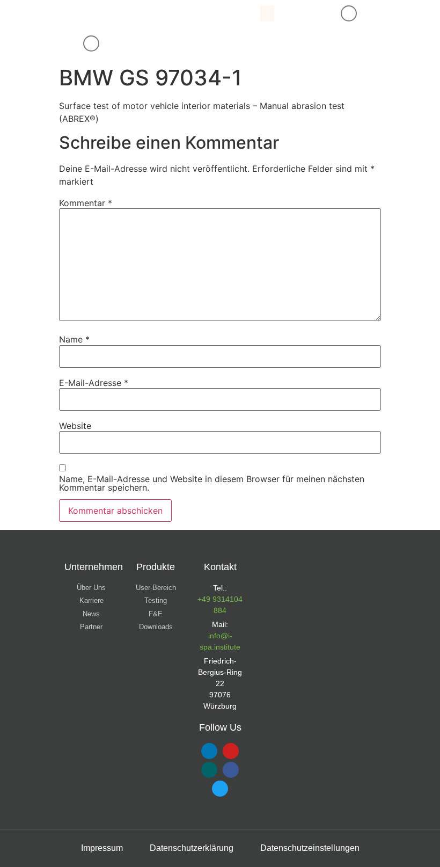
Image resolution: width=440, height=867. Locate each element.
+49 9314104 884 (220, 605)
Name (74, 339)
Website (75, 425)
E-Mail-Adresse (93, 382)
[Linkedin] (209, 751)
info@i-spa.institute (220, 641)
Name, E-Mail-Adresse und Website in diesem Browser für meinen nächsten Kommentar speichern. (211, 483)
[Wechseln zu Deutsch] (180, 44)
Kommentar (85, 203)
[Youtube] (231, 751)
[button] (267, 13)
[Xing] (209, 770)
